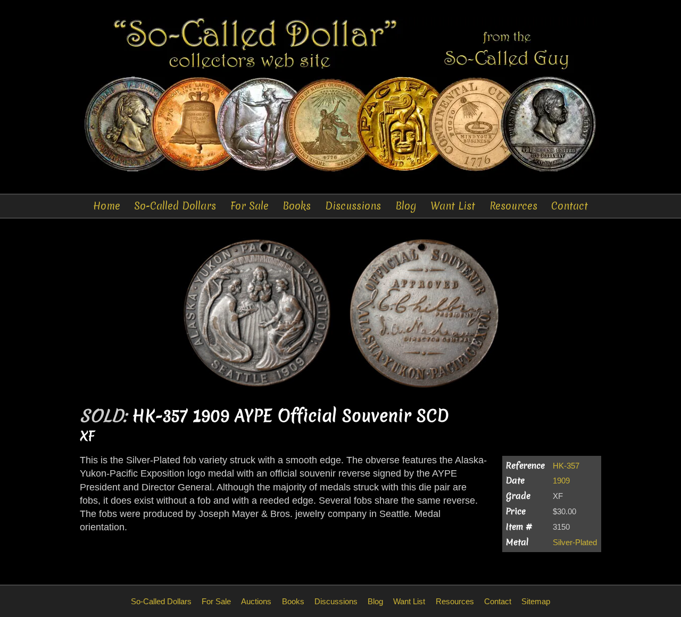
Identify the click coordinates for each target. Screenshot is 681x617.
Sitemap (535, 601)
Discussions (353, 206)
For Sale (249, 206)
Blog (406, 206)
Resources (513, 206)
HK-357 (566, 465)
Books (297, 206)
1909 (561, 480)
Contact (569, 206)
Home (106, 206)
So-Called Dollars (175, 206)
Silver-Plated (575, 542)
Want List (452, 206)
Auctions (256, 601)
